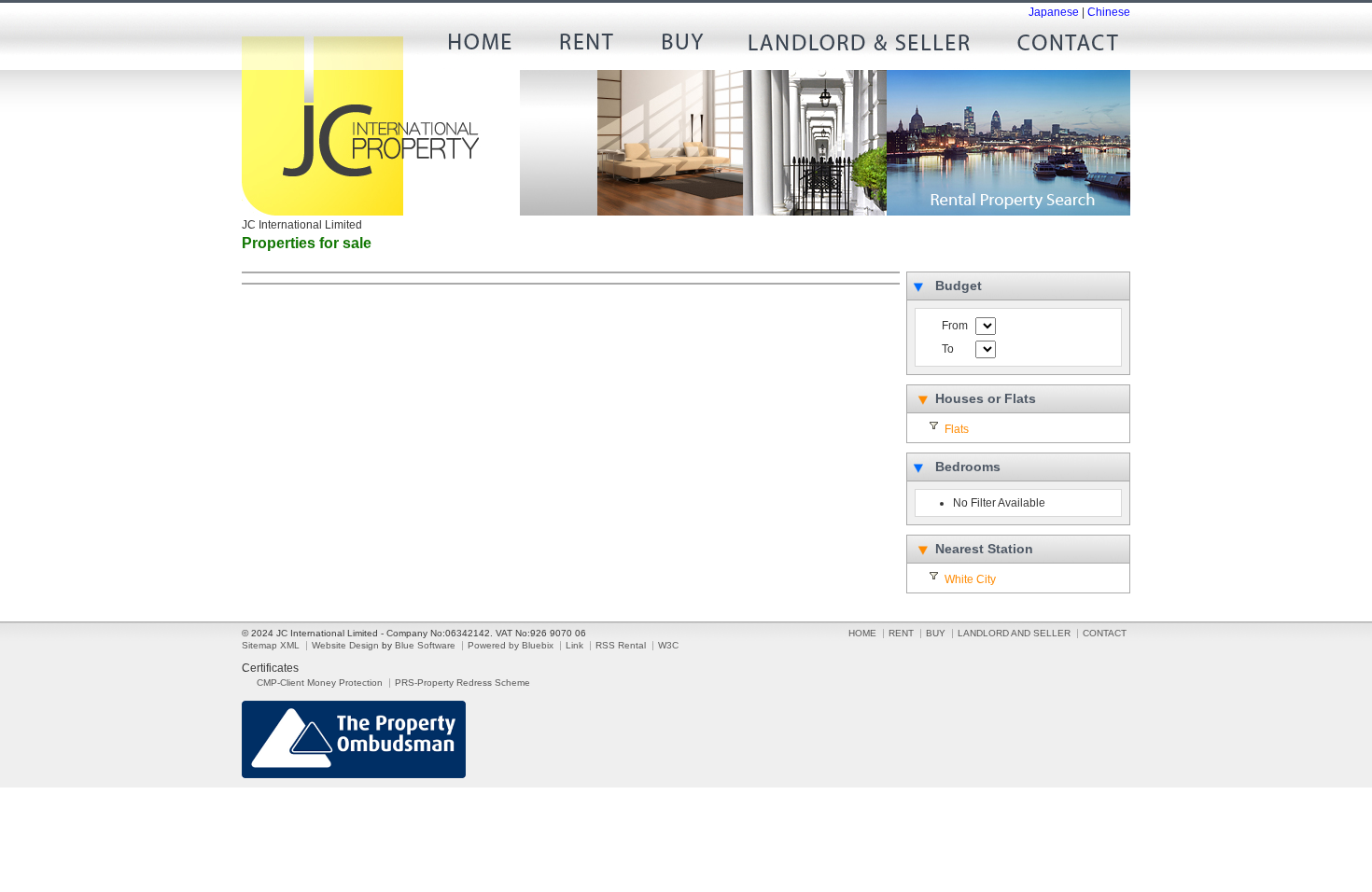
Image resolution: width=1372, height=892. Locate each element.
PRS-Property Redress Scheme (462, 682)
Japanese (1054, 12)
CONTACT (1060, 46)
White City (970, 579)
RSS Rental (620, 645)
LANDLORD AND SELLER (859, 46)
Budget (958, 285)
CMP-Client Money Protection (320, 682)
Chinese (1108, 12)
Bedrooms (968, 466)
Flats (957, 429)
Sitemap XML (271, 645)
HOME (486, 46)
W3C (668, 645)
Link (574, 645)
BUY (682, 46)
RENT (584, 46)
